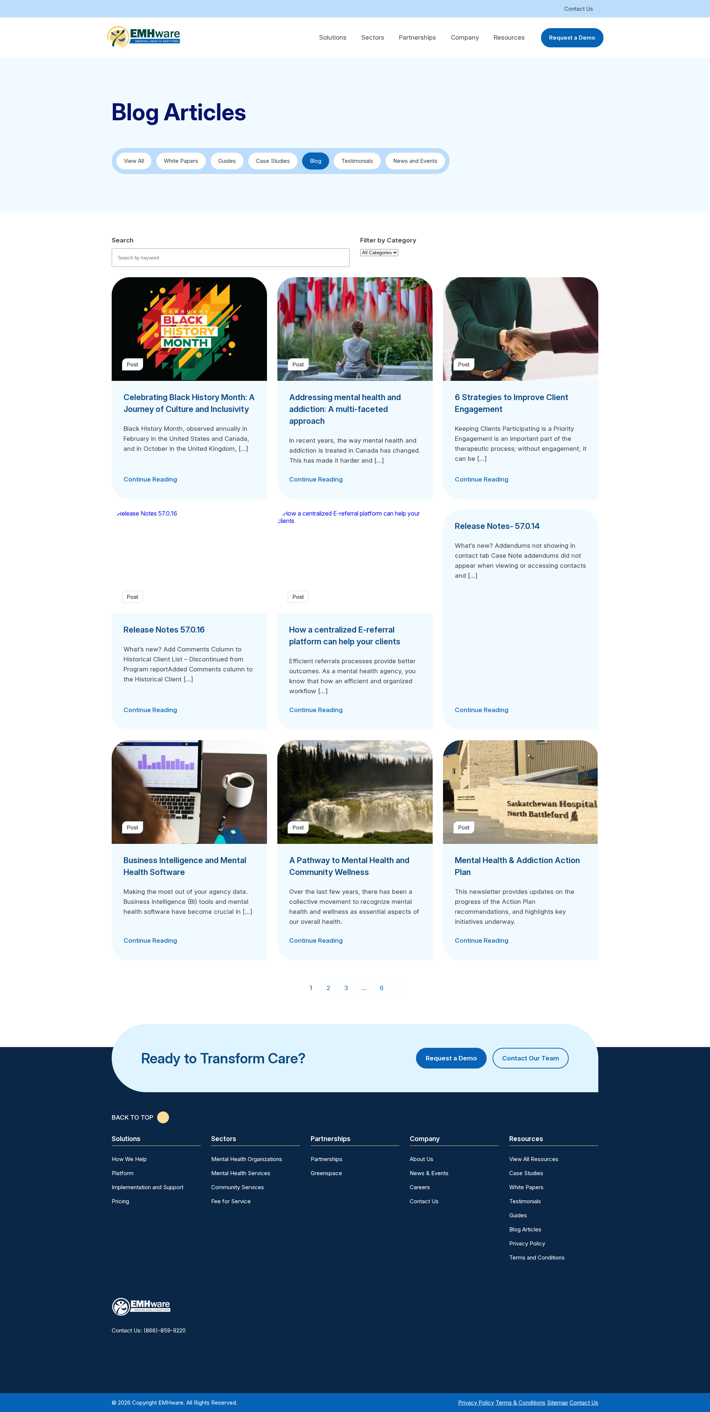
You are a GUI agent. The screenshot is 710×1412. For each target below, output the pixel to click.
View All (134, 160)
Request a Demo (572, 37)
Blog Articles (525, 1229)
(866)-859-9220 (164, 1330)
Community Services (237, 1187)
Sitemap (557, 1402)
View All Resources (533, 1159)
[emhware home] (143, 36)
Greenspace (326, 1173)
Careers (420, 1187)
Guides (227, 160)
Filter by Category (388, 240)
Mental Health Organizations (246, 1159)
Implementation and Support (147, 1187)
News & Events (429, 1173)
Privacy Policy (527, 1243)
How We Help (129, 1159)
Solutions (332, 37)
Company (465, 37)
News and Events (415, 160)
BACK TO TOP (132, 1117)
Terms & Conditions (520, 1402)
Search (122, 240)
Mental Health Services (240, 1173)
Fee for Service (231, 1201)
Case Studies (273, 160)
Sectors (372, 37)
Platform (122, 1173)
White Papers (181, 160)
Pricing (120, 1201)
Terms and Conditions (537, 1257)
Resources (509, 37)
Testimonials (357, 160)
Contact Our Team (530, 1058)
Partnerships (417, 37)
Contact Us (578, 8)
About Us (421, 1159)
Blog (315, 160)
